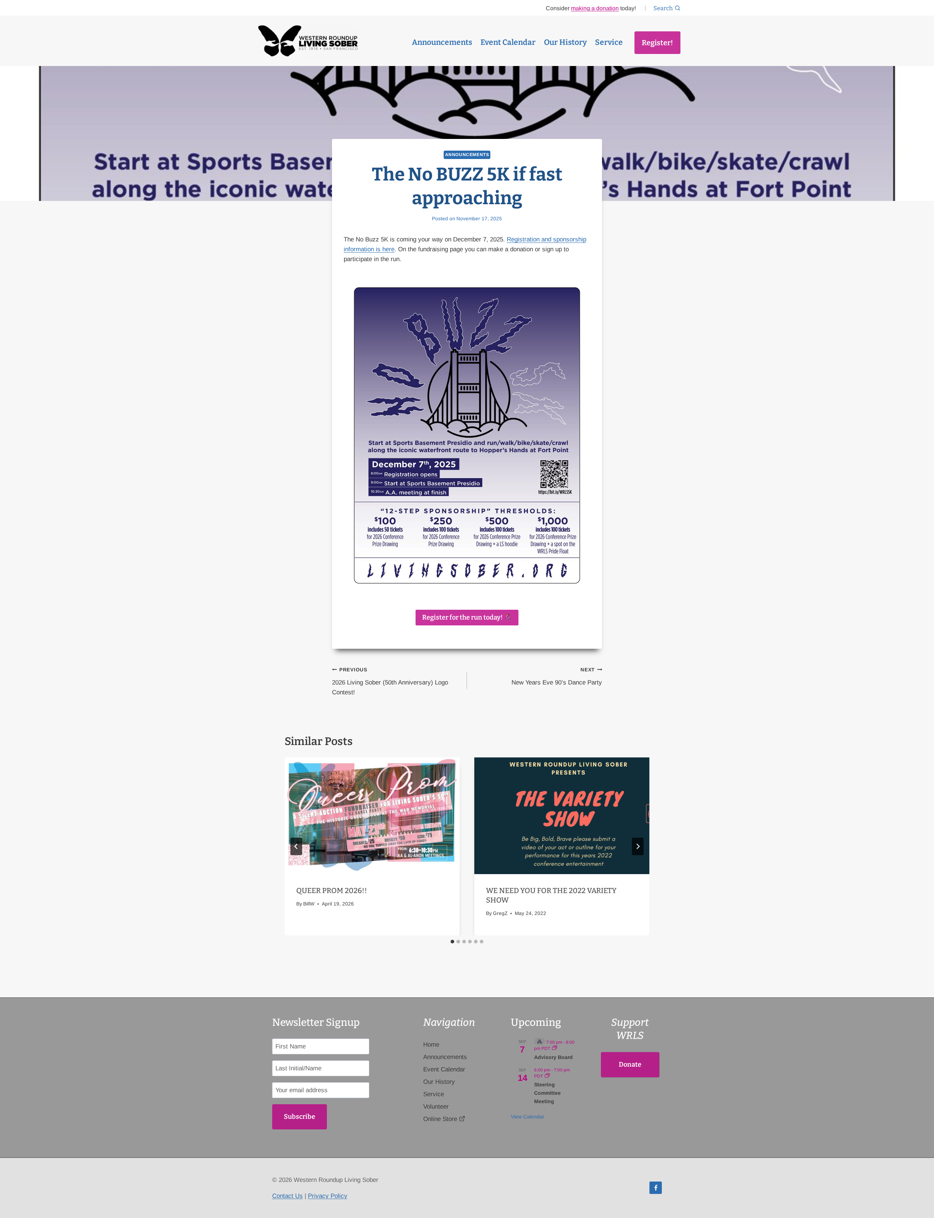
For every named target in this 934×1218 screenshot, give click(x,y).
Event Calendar (508, 42)
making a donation (595, 8)
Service (609, 42)
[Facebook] (655, 1188)
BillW (308, 904)
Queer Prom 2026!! (331, 890)
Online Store (440, 1119)
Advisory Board (553, 1057)
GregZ (500, 913)
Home (431, 1044)
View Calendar (527, 1117)
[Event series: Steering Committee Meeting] (547, 1076)
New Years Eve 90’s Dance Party (557, 676)
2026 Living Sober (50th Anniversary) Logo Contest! (390, 681)
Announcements (442, 42)
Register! (657, 42)
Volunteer (436, 1106)
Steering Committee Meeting (547, 1093)
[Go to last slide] (296, 846)
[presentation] (372, 815)
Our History (565, 42)
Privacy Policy (327, 1195)
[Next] (638, 846)
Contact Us (287, 1195)
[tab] (452, 941)
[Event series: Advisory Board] (554, 1048)
